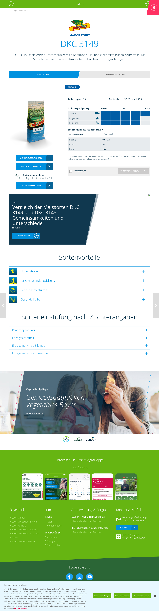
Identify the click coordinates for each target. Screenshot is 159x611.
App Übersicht (80, 467)
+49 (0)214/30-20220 (135, 538)
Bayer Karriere (19, 525)
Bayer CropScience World (25, 521)
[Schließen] (155, 596)
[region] (79, 596)
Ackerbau (52, 537)
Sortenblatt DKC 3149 (31, 158)
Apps (49, 521)
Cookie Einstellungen (102, 596)
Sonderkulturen (55, 545)
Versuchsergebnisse (31, 166)
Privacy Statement (21, 608)
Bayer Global (18, 517)
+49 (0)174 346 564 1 (135, 520)
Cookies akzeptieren (141, 596)
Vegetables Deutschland (24, 541)
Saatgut (51, 541)
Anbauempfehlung (115, 74)
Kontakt (123, 527)
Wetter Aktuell (54, 525)
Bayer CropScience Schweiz (26, 533)
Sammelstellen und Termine (87, 521)
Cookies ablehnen (122, 596)
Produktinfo (43, 74)
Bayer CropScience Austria (25, 529)
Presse (15, 537)
